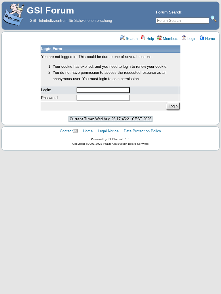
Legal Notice (108, 131)
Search (131, 38)
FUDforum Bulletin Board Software (126, 143)
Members (170, 38)
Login (191, 38)
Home (209, 38)
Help (149, 38)
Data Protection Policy (142, 131)
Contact (66, 131)
